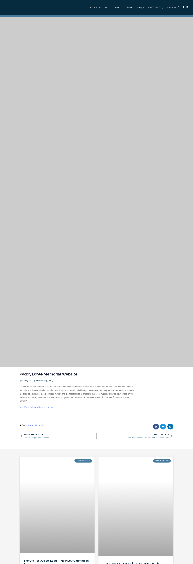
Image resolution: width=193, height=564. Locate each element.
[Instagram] (187, 7)
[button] (179, 7)
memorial (32, 425)
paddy (41, 425)
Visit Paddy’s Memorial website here (37, 407)
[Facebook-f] (183, 7)
